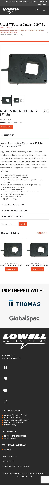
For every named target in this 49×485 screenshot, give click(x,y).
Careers (7, 449)
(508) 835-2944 (10, 461)
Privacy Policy (10, 424)
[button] (37, 10)
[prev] (44, 111)
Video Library (10, 438)
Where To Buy (6, 127)
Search (22, 224)
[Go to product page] (11, 250)
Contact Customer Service (15, 415)
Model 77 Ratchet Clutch (14, 122)
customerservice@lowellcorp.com (23, 1)
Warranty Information (14, 422)
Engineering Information (15, 436)
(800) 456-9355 (13, 456)
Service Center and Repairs (16, 420)
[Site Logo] (10, 11)
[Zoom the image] (24, 299)
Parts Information (12, 417)
